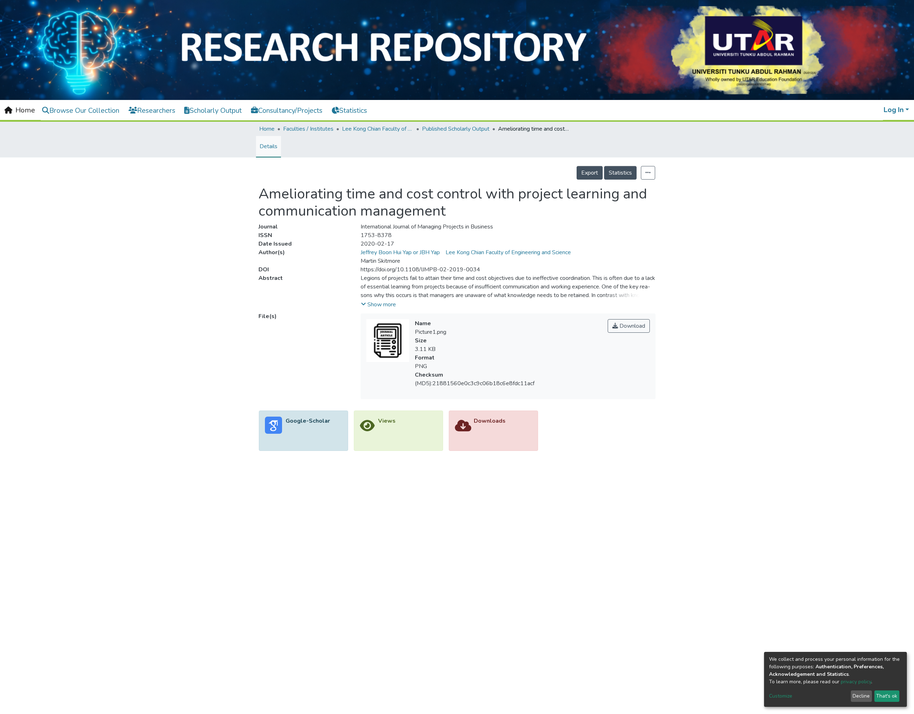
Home (267, 129)
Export (589, 173)
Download (631, 326)
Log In (894, 110)
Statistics (620, 173)
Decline (861, 696)
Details (268, 146)
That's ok (886, 696)
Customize (780, 696)
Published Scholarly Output (455, 129)
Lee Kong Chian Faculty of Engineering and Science (377, 129)
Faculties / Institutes (308, 129)
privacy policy (856, 681)
